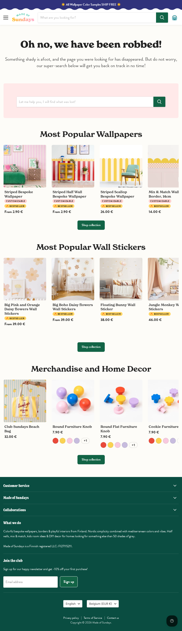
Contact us (113, 618)
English (71, 603)
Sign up (68, 581)
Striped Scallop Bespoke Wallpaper (117, 194)
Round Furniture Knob (72, 427)
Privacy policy (71, 618)
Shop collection (91, 225)
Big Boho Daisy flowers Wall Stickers (73, 307)
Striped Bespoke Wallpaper (18, 194)
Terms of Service (93, 618)
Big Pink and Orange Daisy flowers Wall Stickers (22, 309)
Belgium (100, 603)
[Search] (162, 17)
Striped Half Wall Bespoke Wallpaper (69, 194)
